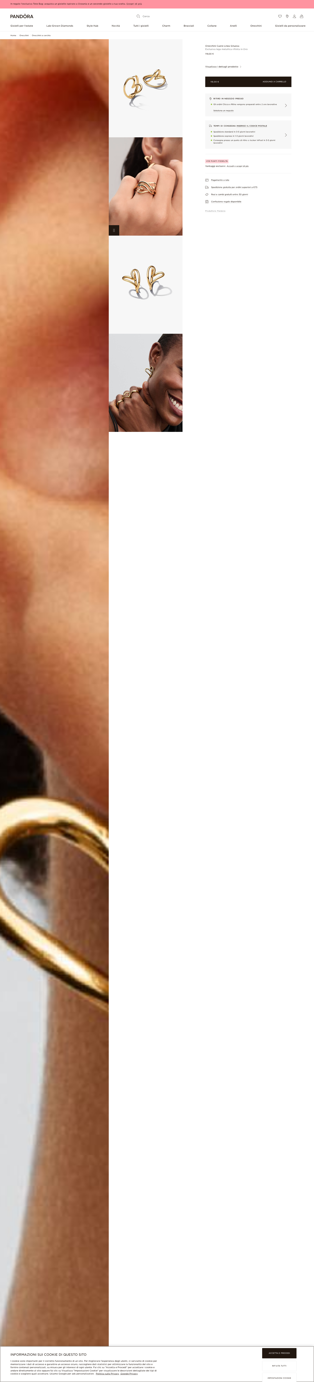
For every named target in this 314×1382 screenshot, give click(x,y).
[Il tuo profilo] (294, 16)
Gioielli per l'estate (21, 25)
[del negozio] (287, 16)
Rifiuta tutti (279, 1366)
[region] (157, 1364)
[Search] (138, 16)
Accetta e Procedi (279, 1353)
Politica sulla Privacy (107, 1374)
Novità (116, 25)
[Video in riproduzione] (114, 230)
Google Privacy (129, 1374)
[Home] (21, 16)
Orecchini (256, 25)
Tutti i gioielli (141, 25)
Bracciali (189, 25)
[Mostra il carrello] (301, 16)
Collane (212, 25)
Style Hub (92, 25)
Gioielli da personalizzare (290, 25)
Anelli (233, 25)
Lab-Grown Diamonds (59, 25)
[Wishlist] (280, 16)
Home (13, 35)
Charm (166, 25)
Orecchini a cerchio (41, 35)
